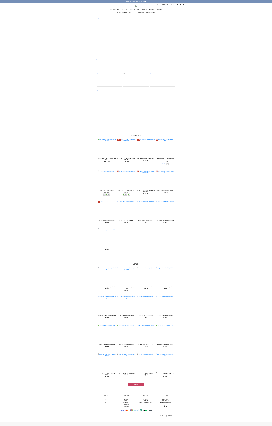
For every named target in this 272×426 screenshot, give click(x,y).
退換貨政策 (126, 404)
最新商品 (109, 9)
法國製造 (107, 401)
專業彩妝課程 (116, 9)
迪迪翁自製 (152, 9)
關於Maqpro (132, 12)
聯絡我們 (126, 399)
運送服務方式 (126, 402)
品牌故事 (107, 399)
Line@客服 (145, 399)
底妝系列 (132, 9)
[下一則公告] (175, 1)
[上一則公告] (96, 1)
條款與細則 (126, 406)
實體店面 (107, 402)
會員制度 (126, 401)
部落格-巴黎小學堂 (150, 12)
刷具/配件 (144, 9)
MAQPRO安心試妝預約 (121, 12)
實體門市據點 (141, 12)
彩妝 (138, 9)
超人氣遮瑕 (125, 9)
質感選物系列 (160, 9)
